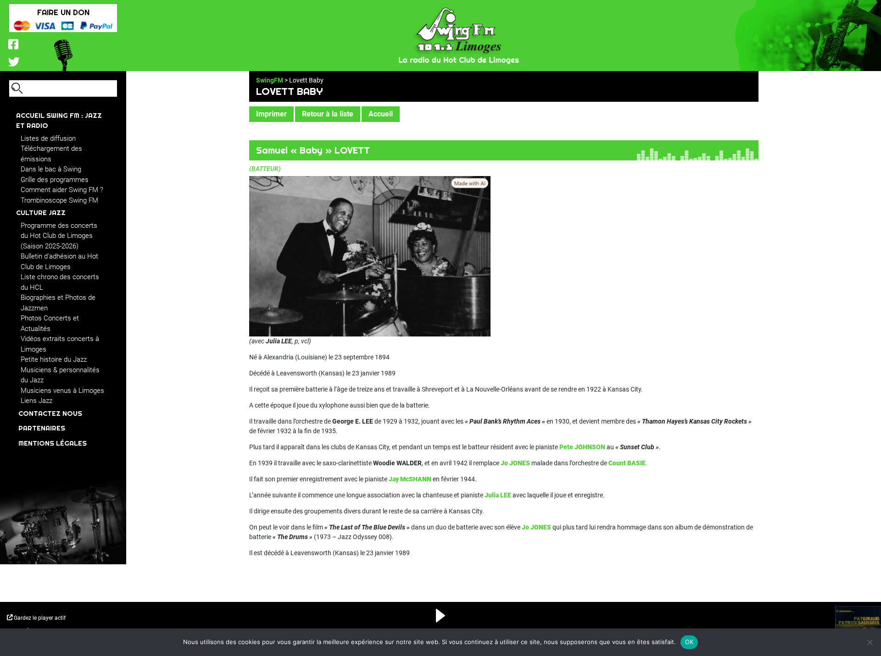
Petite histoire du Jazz (54, 359)
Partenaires (41, 428)
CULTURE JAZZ (41, 212)
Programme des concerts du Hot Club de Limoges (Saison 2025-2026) (59, 235)
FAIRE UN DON (63, 12)
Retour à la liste (327, 114)
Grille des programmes (55, 180)
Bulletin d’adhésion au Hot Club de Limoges (59, 261)
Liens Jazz (36, 401)
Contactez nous (50, 413)
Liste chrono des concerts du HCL (60, 282)
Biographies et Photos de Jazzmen (58, 302)
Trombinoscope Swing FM (59, 200)
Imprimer (271, 114)
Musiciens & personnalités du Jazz (60, 375)
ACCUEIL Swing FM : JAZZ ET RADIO (59, 120)
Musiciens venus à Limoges (62, 390)
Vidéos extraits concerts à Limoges (60, 344)
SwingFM (269, 80)
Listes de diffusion (48, 138)
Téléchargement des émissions (51, 153)
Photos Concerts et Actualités (50, 323)
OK (689, 641)
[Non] (869, 642)
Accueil (380, 114)
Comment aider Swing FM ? (62, 190)
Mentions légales (52, 443)
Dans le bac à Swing (51, 169)
